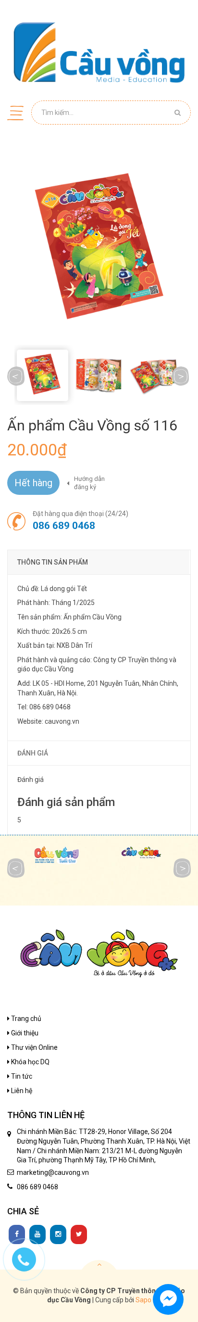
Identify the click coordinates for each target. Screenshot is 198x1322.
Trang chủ (25, 1018)
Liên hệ (21, 1091)
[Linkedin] (37, 1234)
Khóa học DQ (30, 1062)
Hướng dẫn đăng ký (89, 483)
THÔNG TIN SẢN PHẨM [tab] (52, 562)
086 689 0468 (64, 525)
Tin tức (21, 1076)
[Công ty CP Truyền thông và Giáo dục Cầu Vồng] (99, 52)
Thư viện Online (34, 1047)
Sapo (143, 1300)
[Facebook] (16, 1234)
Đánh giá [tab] (32, 753)
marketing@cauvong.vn (53, 1172)
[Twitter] (78, 1234)
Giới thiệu (24, 1033)
